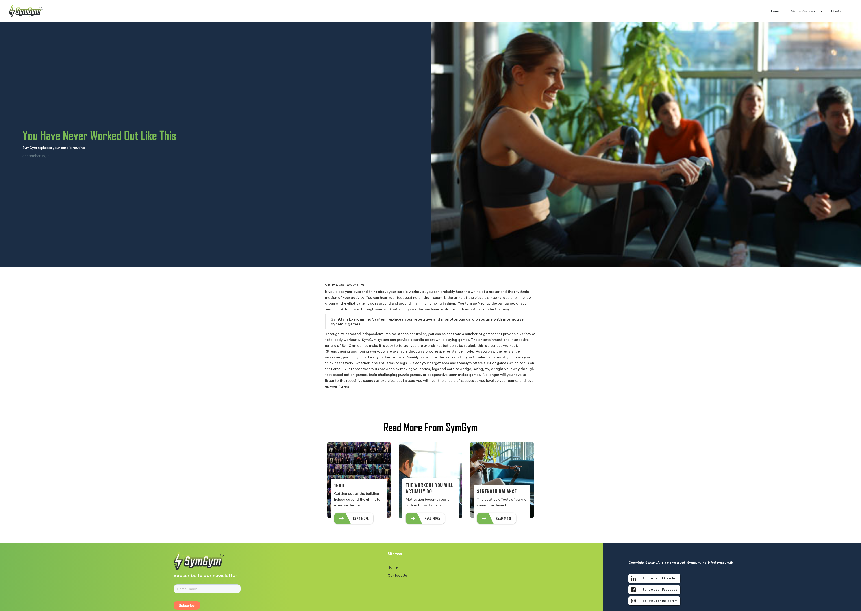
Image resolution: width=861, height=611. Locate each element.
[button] (805, 11)
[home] (26, 11)
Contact (838, 11)
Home (774, 11)
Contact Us (397, 575)
